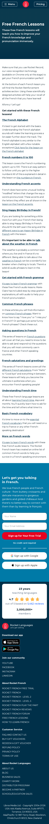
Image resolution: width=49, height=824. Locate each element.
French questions (36, 336)
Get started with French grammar (23, 277)
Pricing (40, 4)
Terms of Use (10, 756)
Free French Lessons (15, 718)
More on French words (16, 436)
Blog (5, 773)
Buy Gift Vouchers (13, 739)
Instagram (8, 671)
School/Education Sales (17, 794)
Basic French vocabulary (17, 413)
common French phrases (18, 313)
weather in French (11, 261)
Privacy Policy (11, 751)
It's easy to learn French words (18, 442)
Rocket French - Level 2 (16, 697)
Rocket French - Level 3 (16, 701)
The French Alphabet (15, 120)
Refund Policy (11, 747)
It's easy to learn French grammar (19, 283)
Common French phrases (17, 304)
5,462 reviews (35, 603)
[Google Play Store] (24, 649)
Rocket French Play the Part (20, 705)
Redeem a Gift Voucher (16, 743)
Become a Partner (13, 789)
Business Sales (11, 777)
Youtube (7, 663)
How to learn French (15, 722)
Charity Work (10, 781)
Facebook (8, 667)
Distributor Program (16, 785)
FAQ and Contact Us (14, 735)
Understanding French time (19, 390)
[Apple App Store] (24, 642)
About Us (8, 768)
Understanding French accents (21, 183)
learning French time (23, 400)
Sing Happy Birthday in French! (21, 210)
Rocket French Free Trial (18, 688)
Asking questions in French (19, 330)
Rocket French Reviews (17, 709)
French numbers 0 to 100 (17, 157)
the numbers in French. (29, 178)
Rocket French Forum (16, 713)
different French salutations (16, 370)
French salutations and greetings (22, 360)
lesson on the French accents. (17, 204)
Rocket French (11, 692)
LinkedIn (7, 676)
